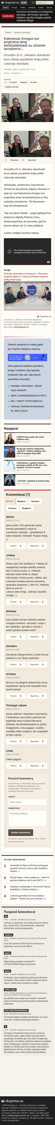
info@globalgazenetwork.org (18, 1115)
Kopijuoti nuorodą (11, 87)
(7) (22, 49)
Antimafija (32, 8)
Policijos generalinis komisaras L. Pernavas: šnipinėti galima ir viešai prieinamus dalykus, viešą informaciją (26, 276)
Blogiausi (26, 508)
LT (33, 2)
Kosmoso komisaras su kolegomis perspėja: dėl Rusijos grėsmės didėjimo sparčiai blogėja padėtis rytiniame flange (35, 16)
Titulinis (6, 8)
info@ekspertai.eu (21, 327)
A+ (23, 160)
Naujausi (21, 501)
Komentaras (14, 808)
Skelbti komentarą (20, 832)
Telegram (23, 82)
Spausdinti (32, 160)
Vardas (11, 797)
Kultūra (41, 8)
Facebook (13, 82)
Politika (22, 8)
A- (6, 160)
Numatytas (14, 160)
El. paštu (33, 82)
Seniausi (35, 501)
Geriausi (12, 508)
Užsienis (49, 8)
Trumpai (14, 8)
